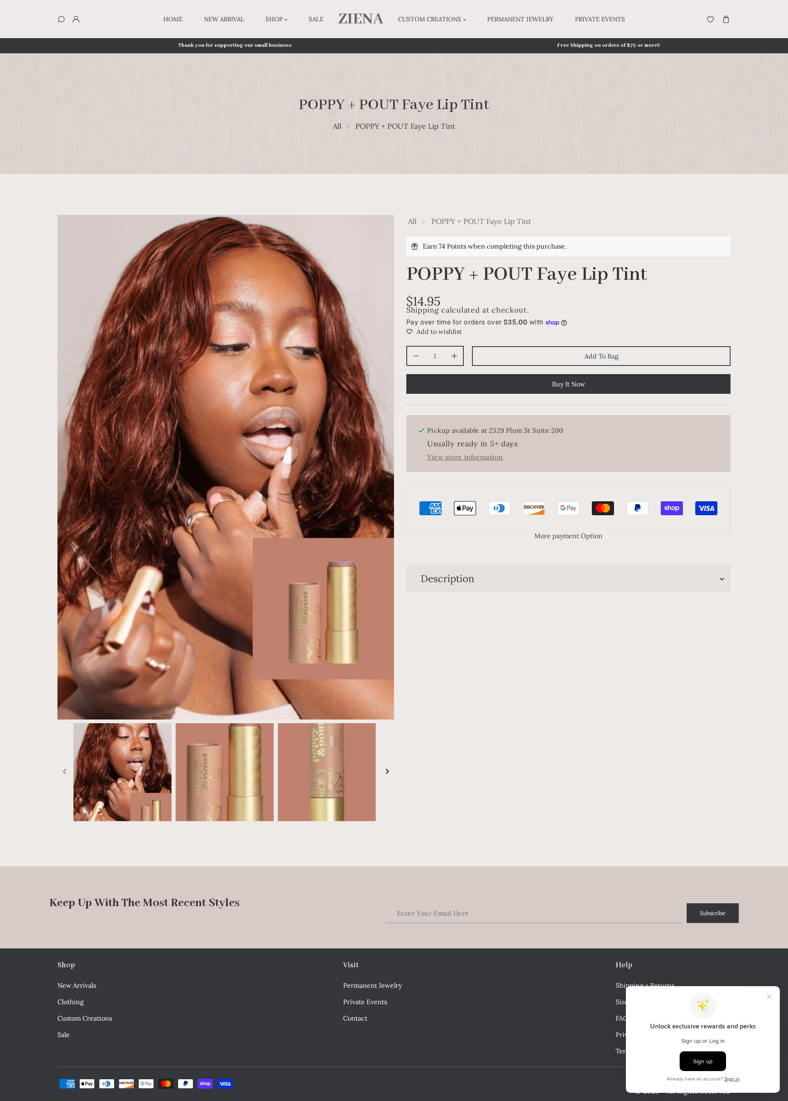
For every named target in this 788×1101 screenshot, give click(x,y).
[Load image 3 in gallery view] (327, 772)
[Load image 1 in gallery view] (122, 772)
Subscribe (713, 913)
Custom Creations (84, 1018)
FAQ (622, 1018)
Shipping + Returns (645, 985)
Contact (355, 1018)
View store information (465, 457)
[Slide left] (64, 772)
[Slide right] (387, 772)
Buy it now (568, 384)
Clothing (70, 1002)
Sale (63, 1034)
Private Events (365, 1002)
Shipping (422, 310)
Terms (625, 1051)
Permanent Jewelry (372, 985)
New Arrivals (76, 985)
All (337, 126)
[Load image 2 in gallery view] (225, 772)
